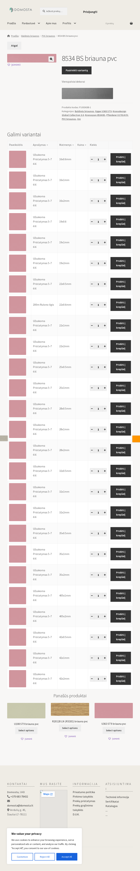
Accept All (67, 856)
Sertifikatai (112, 801)
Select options (26, 730)
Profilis (66, 23)
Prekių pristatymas (84, 801)
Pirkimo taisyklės (83, 796)
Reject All (45, 856)
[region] (44, 846)
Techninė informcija (117, 797)
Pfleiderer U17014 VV (117, 115)
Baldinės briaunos (30, 35)
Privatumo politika (84, 792)
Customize (22, 856)
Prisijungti (90, 12)
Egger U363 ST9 (103, 111)
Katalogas (112, 806)
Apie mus (51, 23)
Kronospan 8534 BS (95, 115)
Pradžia (11, 23)
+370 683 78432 (19, 796)
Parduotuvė (28, 23)
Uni (79, 119)
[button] (51, 59)
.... (107, 810)
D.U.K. (76, 814)
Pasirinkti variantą (77, 70)
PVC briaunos (48, 35)
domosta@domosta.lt (20, 805)
